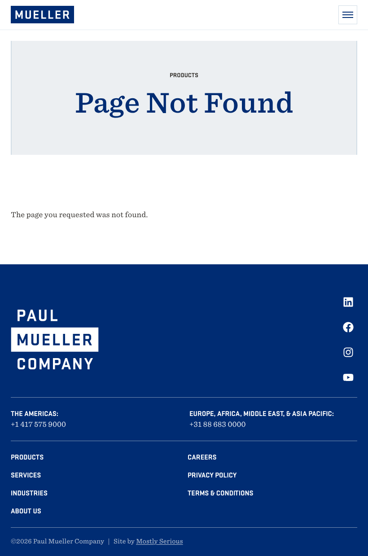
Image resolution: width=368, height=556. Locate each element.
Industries (29, 493)
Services (26, 475)
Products (27, 457)
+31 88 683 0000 (217, 424)
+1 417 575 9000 (38, 424)
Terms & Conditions (220, 493)
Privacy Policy (212, 475)
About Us (26, 511)
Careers (202, 457)
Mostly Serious (159, 541)
